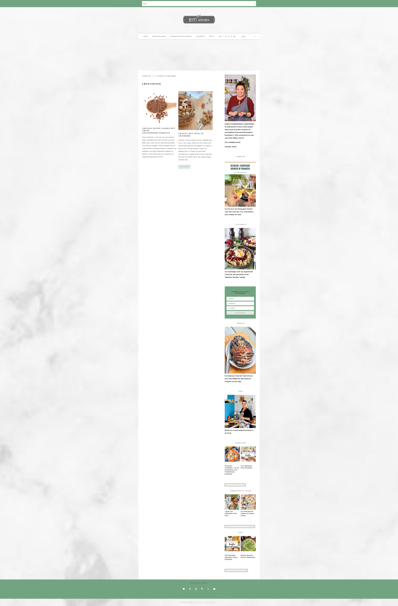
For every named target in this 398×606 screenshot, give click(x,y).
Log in (216, 602)
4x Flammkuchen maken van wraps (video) (247, 513)
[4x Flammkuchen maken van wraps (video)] (248, 509)
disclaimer (209, 602)
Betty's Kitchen (199, 19)
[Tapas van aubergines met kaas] (232, 509)
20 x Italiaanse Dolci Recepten (246, 467)
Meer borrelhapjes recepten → (240, 526)
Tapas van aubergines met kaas (231, 513)
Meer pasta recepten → (236, 570)
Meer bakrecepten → (235, 485)
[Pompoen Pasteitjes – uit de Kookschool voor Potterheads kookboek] (232, 454)
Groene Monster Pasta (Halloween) (248, 556)
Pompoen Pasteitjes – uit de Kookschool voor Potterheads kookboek (232, 470)
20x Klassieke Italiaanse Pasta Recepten (231, 557)
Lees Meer (184, 166)
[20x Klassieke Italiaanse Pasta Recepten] (232, 544)
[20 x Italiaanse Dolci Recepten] (248, 454)
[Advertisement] (199, 55)
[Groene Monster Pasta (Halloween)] (248, 544)
